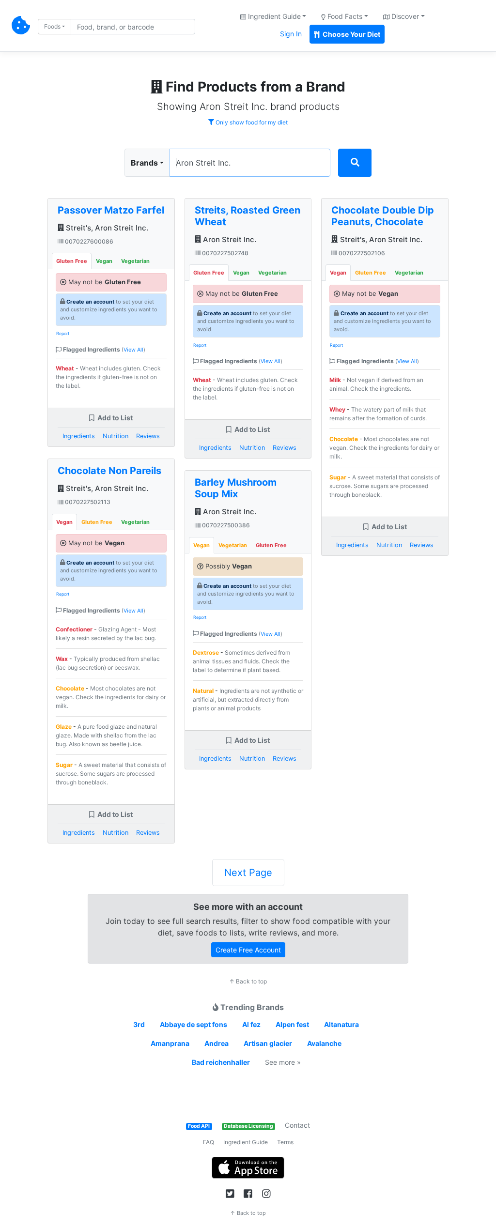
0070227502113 (86, 502)
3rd (139, 1024)
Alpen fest (292, 1024)
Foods (52, 26)
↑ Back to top (248, 981)
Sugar (64, 764)
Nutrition (115, 436)
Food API (199, 1126)
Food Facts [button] (344, 16)
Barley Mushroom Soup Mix (236, 488)
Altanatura (341, 1024)
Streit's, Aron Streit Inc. (106, 227)
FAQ (208, 1142)
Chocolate (70, 688)
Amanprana (170, 1043)
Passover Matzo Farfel (111, 210)
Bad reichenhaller (221, 1062)
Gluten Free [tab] (71, 261)
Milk (335, 379)
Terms (285, 1142)
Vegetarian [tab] (135, 261)
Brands (144, 163)
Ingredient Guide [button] (273, 16)
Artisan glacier (268, 1043)
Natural (203, 690)
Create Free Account (248, 950)
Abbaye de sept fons (193, 1024)
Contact (297, 1125)
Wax (62, 658)
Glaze (64, 726)
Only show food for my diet (251, 122)
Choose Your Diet (350, 34)
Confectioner (74, 629)
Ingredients (78, 436)
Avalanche (324, 1043)
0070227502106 (361, 253)
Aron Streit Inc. (228, 239)
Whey (337, 409)
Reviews (148, 436)
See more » (283, 1062)
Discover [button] (404, 16)
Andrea (216, 1043)
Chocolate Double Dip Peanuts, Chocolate (382, 216)
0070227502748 (224, 253)
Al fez (251, 1024)
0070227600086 (88, 241)
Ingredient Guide (245, 1142)
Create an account (90, 301)
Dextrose (206, 652)
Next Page (248, 872)
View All (133, 349)
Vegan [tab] (104, 261)
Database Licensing (248, 1126)
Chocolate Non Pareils (109, 470)
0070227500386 (225, 525)
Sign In (291, 34)
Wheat (65, 368)
